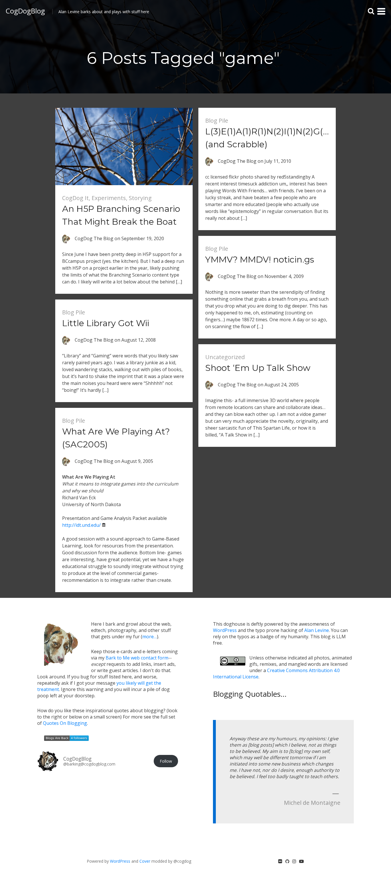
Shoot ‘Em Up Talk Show (257, 368)
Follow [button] (166, 761)
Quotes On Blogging (65, 723)
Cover (144, 861)
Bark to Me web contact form (137, 658)
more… (149, 636)
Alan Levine (316, 630)
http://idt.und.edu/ (81, 525)
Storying (140, 198)
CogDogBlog (25, 10)
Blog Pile (216, 120)
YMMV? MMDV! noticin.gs (259, 259)
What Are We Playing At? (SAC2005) (116, 438)
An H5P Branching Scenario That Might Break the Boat (121, 215)
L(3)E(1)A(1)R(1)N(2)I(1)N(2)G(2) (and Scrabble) (268, 138)
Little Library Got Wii (105, 323)
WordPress (225, 630)
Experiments (109, 198)
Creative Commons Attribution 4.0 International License (276, 673)
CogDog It (75, 198)
